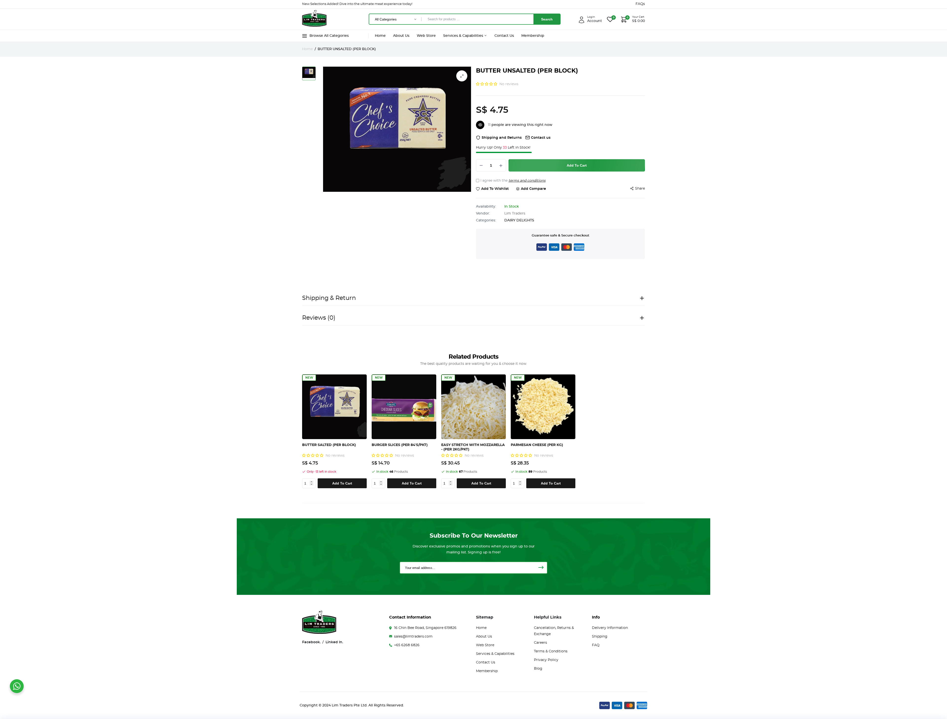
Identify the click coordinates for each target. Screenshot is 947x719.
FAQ (596, 645)
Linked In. (334, 642)
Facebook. (311, 642)
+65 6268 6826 (406, 645)
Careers (540, 642)
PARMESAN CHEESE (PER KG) (537, 445)
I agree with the (513, 180)
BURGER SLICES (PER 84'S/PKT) (400, 445)
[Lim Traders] (314, 19)
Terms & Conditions (550, 651)
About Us (401, 36)
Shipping (599, 636)
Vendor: (483, 213)
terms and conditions (527, 180)
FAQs (640, 4)
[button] (487, 84)
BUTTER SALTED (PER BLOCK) (329, 445)
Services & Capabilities (463, 36)
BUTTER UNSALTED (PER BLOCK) (527, 71)
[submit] (541, 567)
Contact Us (504, 36)
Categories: (486, 220)
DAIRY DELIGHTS (519, 220)
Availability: (486, 206)
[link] (362, 379)
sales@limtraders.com (413, 636)
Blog (538, 668)
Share (640, 188)
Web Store (426, 36)
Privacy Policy (546, 660)
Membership (532, 36)
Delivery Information (610, 628)
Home (380, 36)
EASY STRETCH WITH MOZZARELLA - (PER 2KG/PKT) (473, 447)
